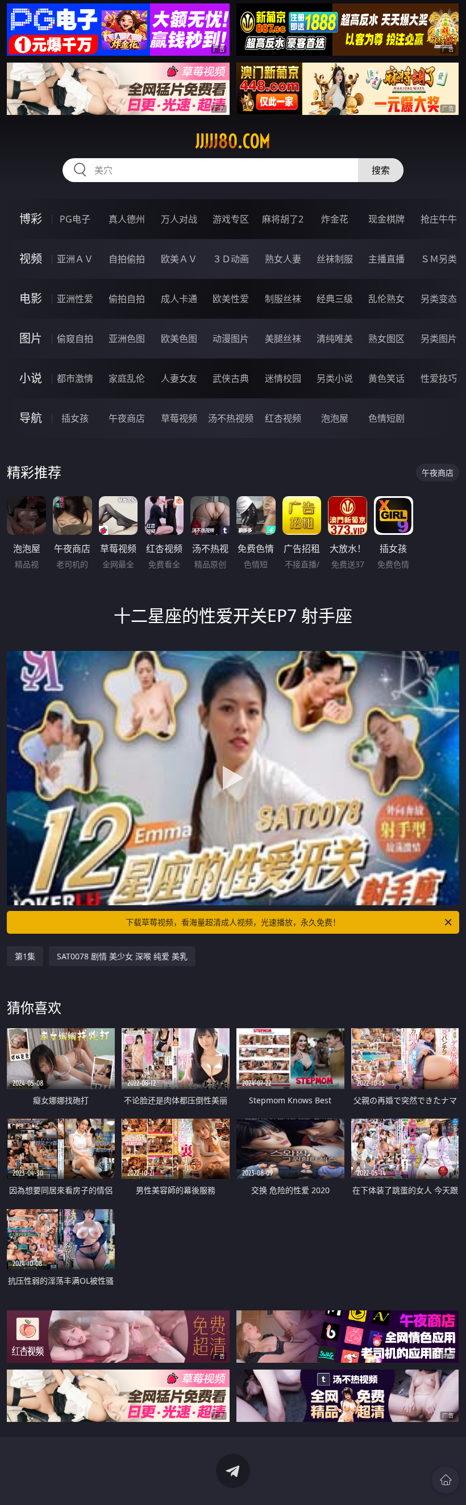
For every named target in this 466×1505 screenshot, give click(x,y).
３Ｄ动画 (231, 259)
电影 (30, 298)
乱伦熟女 (386, 298)
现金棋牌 (386, 219)
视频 (30, 258)
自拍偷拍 (127, 259)
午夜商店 (127, 418)
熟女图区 (386, 338)
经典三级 (335, 298)
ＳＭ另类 (439, 259)
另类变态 (439, 298)
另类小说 (335, 378)
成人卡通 (179, 298)
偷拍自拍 (127, 298)
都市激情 (75, 378)
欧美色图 (179, 338)
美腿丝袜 (283, 338)
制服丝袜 (283, 298)
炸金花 (334, 219)
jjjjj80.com (233, 141)
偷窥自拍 (75, 338)
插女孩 (75, 418)
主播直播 (386, 259)
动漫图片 (231, 338)
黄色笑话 (386, 378)
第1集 (25, 956)
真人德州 (127, 219)
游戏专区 (231, 219)
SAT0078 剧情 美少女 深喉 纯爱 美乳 (122, 956)
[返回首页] (445, 1480)
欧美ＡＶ (179, 259)
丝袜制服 (335, 259)
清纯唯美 (335, 338)
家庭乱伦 (127, 378)
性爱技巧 (439, 378)
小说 (30, 378)
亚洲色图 (127, 338)
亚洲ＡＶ (75, 259)
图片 (30, 338)
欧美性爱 (231, 298)
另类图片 (439, 338)
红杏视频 (283, 418)
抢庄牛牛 (439, 219)
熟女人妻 (283, 259)
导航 (30, 418)
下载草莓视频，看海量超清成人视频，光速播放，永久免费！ (233, 922)
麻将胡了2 (282, 219)
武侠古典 (231, 378)
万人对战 (179, 219)
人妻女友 (179, 378)
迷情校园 (283, 378)
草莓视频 (179, 418)
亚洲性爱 (75, 298)
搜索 (381, 170)
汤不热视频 (230, 418)
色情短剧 (386, 418)
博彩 (30, 218)
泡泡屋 (334, 418)
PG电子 (75, 219)
